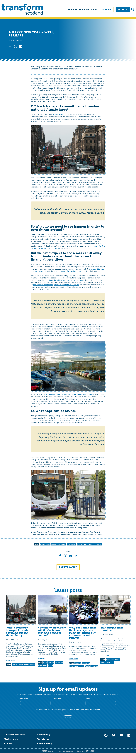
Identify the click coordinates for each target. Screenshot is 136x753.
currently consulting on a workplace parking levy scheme (68, 394)
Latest (94, 9)
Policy (79, 544)
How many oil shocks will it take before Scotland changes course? (52, 631)
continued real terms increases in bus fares (65, 280)
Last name (57, 699)
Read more (10, 660)
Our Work (84, 9)
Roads (26, 665)
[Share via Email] (20, 46)
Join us (106, 9)
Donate (122, 9)
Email (88, 699)
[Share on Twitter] (15, 46)
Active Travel (45, 544)
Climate (54, 544)
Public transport (89, 544)
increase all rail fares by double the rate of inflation (56, 285)
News (37, 544)
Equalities (62, 544)
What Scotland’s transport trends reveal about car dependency (17, 631)
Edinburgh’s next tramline (111, 629)
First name (24, 699)
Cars (14, 665)
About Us (72, 9)
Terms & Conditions (92, 710)
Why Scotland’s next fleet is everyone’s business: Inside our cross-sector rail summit (82, 632)
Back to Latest (68, 567)
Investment (71, 544)
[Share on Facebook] (10, 46)
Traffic (98, 544)
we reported (58, 114)
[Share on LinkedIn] (26, 46)
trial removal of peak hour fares (68, 271)
